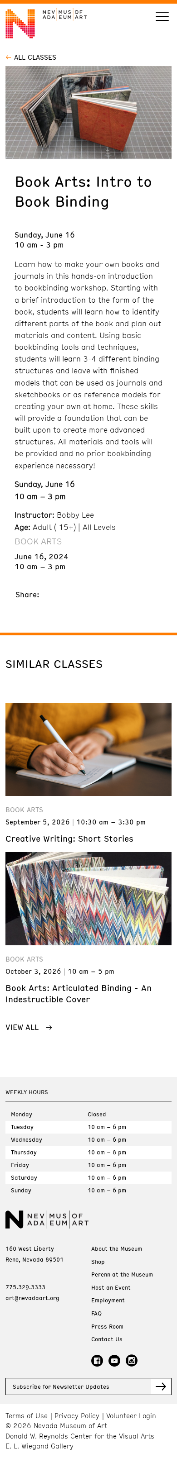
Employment (108, 1300)
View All (22, 1027)
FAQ (96, 1313)
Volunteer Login (131, 1415)
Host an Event (111, 1287)
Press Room (107, 1326)
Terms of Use (26, 1415)
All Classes (35, 57)
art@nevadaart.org (32, 1297)
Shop (98, 1261)
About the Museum (116, 1248)
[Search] (162, 17)
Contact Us (107, 1339)
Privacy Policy (76, 1415)
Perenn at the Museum (122, 1274)
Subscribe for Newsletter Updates (61, 1386)
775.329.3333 (25, 1287)
